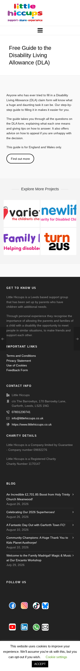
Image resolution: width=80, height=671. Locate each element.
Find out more (20, 158)
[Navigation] (40, 30)
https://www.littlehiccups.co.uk (32, 424)
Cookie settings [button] (56, 657)
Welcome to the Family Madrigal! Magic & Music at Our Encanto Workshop (38, 558)
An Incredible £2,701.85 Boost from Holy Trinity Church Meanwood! (38, 497)
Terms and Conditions (21, 355)
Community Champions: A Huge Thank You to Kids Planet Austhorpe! (37, 540)
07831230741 (21, 412)
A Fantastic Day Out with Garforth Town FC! (35, 525)
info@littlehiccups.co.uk (27, 418)
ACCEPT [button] (40, 664)
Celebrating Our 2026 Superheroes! (30, 512)
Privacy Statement (18, 360)
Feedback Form (17, 370)
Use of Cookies (16, 365)
